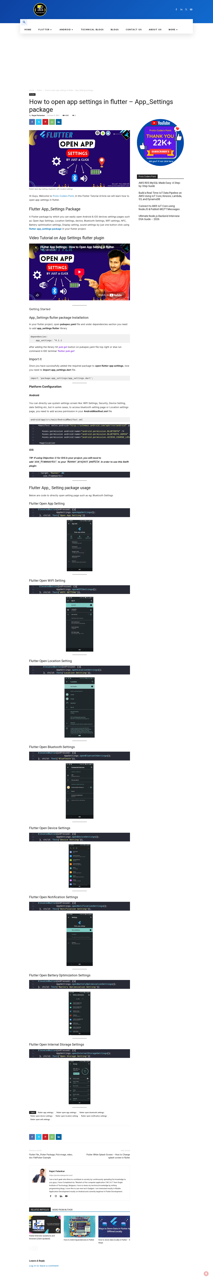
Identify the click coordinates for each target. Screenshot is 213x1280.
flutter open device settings (41, 1116)
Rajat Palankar (38, 115)
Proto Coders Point (63, 195)
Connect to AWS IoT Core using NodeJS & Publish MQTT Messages (159, 207)
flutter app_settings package (45, 228)
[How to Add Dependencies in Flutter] (79, 1226)
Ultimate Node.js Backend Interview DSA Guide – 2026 (159, 217)
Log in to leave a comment (44, 1265)
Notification (56, 897)
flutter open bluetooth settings (92, 1112)
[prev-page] (31, 1248)
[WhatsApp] (52, 122)
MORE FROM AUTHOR (62, 1210)
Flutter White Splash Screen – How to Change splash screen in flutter (108, 1156)
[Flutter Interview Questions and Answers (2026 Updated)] (45, 1225)
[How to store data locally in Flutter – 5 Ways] (114, 1226)
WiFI (51, 580)
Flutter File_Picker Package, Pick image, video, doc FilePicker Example (51, 1156)
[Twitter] (186, 9)
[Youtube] (191, 9)
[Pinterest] (45, 122)
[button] (24, 22)
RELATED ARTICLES (40, 1210)
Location (54, 661)
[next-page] (35, 1248)
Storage (65, 1044)
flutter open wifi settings (40, 1119)
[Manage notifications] (206, 1273)
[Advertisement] (106, 55)
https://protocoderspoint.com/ (61, 1175)
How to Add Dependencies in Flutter (79, 1240)
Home (31, 90)
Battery (53, 975)
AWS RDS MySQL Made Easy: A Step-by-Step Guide (160, 184)
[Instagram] (56, 1196)
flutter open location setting (67, 1116)
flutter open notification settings (94, 1116)
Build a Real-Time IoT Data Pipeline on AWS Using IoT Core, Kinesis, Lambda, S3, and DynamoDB (160, 196)
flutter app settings (45, 1112)
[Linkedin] (181, 9)
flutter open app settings (66, 1112)
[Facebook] (176, 9)
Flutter (39, 90)
